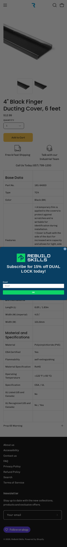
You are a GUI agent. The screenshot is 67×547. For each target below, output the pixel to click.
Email (5, 282)
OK (33, 292)
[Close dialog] (65, 249)
